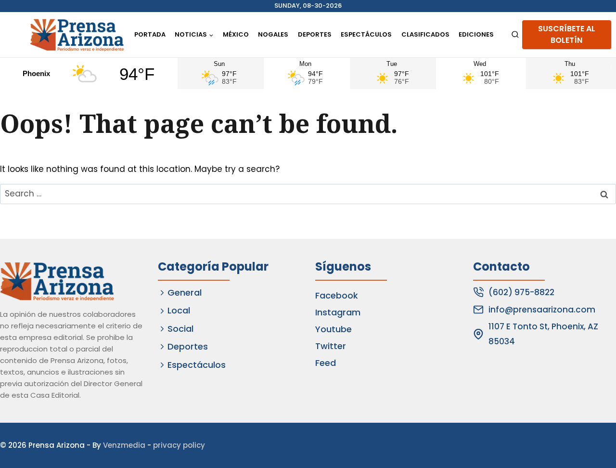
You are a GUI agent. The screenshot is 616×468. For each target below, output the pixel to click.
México (236, 34)
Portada (150, 34)
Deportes (315, 34)
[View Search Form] (515, 35)
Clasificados (425, 34)
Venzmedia (124, 445)
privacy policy (179, 445)
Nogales (273, 34)
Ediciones (476, 34)
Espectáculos (366, 34)
